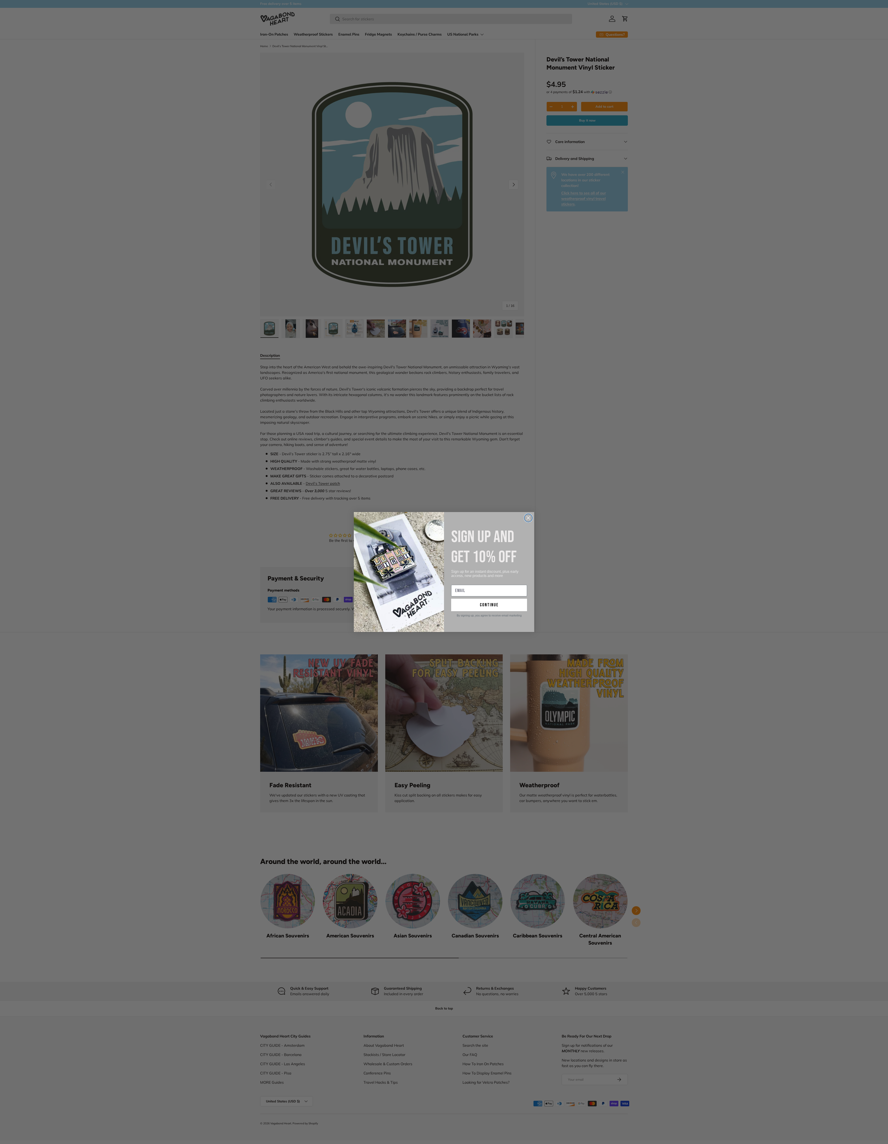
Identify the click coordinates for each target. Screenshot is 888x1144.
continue (489, 605)
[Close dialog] (528, 518)
